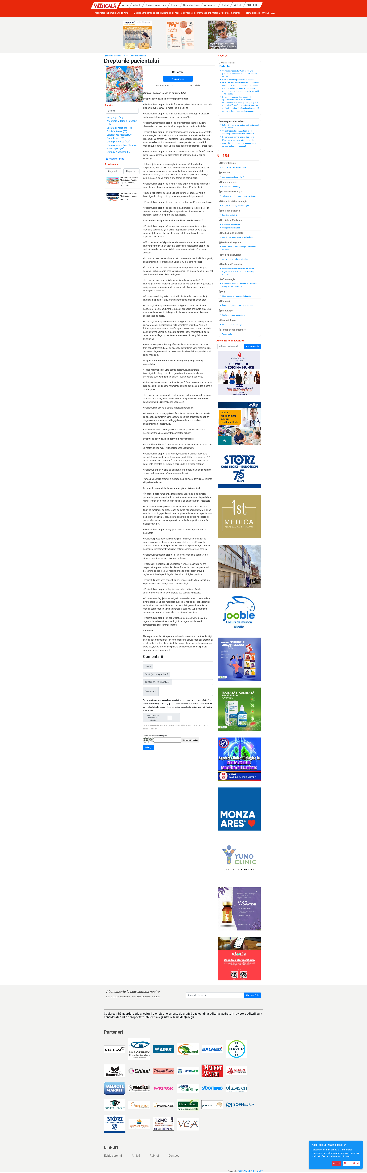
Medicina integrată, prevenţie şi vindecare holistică (239, 248)
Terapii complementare (233, 329)
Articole (137, 5)
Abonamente (210, 5)
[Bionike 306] (141, 35)
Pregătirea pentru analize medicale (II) (237, 237)
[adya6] (239, 659)
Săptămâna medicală (112, 56)
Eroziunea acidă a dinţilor (232, 325)
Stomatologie (228, 320)
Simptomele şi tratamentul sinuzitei (236, 296)
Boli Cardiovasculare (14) (119, 128)
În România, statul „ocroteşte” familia (237, 305)
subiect (241, 121)
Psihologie (227, 310)
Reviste (175, 5)
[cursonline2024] (239, 759)
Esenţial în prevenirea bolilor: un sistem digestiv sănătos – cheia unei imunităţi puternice (238, 271)
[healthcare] (239, 424)
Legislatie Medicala (138, 56)
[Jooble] (239, 612)
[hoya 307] (183, 35)
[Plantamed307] (226, 35)
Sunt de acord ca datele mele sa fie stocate (153, 717)
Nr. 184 (125, 56)
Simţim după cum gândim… (233, 315)
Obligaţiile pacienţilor (231, 228)
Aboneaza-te (252, 346)
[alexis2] (239, 373)
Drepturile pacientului (231, 225)
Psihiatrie (226, 301)
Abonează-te (252, 995)
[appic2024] (239, 909)
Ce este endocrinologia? (232, 186)
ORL (223, 291)
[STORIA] (239, 959)
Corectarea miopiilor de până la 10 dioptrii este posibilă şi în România (239, 285)
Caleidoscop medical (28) (119, 134)
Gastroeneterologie (231, 191)
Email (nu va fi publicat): (156, 674)
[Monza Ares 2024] (239, 809)
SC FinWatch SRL (246, 1171)
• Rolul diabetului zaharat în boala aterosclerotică (267, 12)
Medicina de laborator (232, 233)
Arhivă (136, 1155)
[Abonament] (124, 83)
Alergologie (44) (115, 117)
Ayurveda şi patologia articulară (235, 259)
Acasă (125, 5)
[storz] (239, 470)
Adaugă (149, 747)
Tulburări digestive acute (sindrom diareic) (239, 196)
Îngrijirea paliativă (229, 215)
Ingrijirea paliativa (230, 210)
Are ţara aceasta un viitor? (233, 177)
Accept (336, 1163)
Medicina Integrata (231, 242)
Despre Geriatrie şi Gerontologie (235, 205)
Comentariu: (151, 691)
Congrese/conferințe (156, 5)
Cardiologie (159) (115, 138)
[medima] (239, 566)
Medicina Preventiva (231, 264)
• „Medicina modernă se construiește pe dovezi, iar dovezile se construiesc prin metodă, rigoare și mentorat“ (146, 12)
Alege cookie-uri (351, 1163)
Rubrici (154, 1155)
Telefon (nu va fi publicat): (157, 682)
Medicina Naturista (231, 254)
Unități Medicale (191, 5)
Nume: (148, 666)
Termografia (227, 334)
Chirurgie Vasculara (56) (118, 152)
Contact (225, 5)
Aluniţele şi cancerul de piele (234, 167)
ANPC (260, 1171)
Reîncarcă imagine (190, 740)
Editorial (225, 172)
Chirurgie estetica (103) (118, 141)
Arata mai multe (116, 158)
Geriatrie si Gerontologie (234, 201)
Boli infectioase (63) (117, 131)
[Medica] (239, 516)
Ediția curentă (113, 1155)
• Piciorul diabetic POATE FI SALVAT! (222, 12)
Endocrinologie (229, 182)
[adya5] (239, 709)
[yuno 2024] (239, 859)
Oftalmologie (228, 279)
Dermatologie (228, 163)
